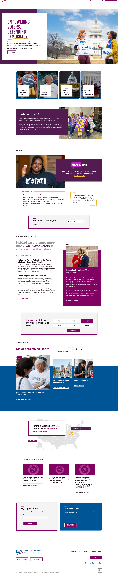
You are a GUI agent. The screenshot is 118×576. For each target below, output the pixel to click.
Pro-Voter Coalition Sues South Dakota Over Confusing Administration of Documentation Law (59, 479)
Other (87, 325)
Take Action (12, 52)
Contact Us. (74, 551)
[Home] (30, 552)
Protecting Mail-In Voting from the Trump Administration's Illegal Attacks (34, 261)
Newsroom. (86, 551)
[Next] (100, 371)
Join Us (21, 132)
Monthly (76, 316)
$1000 (59, 321)
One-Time (70, 316)
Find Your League (32, 440)
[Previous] (97, 371)
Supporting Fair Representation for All (33, 276)
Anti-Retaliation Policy (56, 572)
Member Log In (36, 559)
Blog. (80, 551)
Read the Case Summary (72, 300)
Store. (99, 551)
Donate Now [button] (70, 525)
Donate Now (73, 330)
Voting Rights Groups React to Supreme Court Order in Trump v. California (33, 479)
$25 (73, 325)
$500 (73, 321)
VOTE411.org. (79, 176)
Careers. (93, 551)
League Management (22, 559)
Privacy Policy (41, 572)
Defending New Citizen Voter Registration (78, 271)
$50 (59, 325)
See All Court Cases (23, 298)
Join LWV (96, 557)
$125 (87, 321)
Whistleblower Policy (48, 572)
